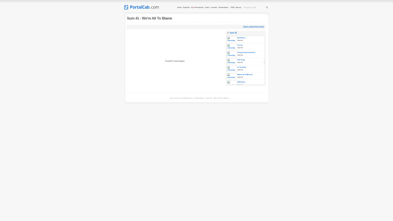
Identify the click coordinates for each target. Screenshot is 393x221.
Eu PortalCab (197, 7)
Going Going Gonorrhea (246, 52)
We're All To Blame (157, 18)
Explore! (186, 7)
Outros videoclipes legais (253, 26)
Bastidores (241, 38)
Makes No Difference (245, 74)
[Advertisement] (183, 26)
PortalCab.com (187, 98)
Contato (214, 7)
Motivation (241, 82)
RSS (232, 7)
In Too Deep (241, 67)
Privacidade (223, 7)
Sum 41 (133, 18)
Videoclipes (199, 98)
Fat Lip (240, 45)
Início (179, 7)
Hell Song (241, 60)
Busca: (238, 7)
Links (207, 7)
